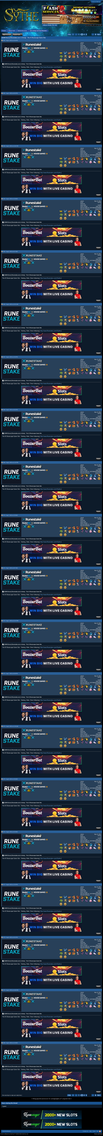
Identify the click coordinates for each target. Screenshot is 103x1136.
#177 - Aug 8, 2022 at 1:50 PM (10, 884)
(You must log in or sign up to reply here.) (12, 1095)
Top (97, 1131)
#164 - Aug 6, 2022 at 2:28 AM (10, 198)
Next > (99, 34)
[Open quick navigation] (100, 30)
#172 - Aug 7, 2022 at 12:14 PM (10, 620)
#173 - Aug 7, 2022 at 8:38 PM (10, 673)
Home (94, 1131)
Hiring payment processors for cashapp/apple (46, 1098)
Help (90, 1131)
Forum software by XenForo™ (14, 1133)
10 (84, 34)
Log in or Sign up (96, 1)
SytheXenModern (6, 1131)
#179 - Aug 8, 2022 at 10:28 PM (10, 990)
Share (98, 89)
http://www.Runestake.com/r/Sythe (50, 67)
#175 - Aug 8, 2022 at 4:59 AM (10, 779)
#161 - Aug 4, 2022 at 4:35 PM (10, 40)
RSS (100, 1131)
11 (86, 34)
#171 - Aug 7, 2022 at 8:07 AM (10, 568)
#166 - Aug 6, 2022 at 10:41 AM (10, 304)
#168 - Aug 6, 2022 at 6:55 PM (10, 409)
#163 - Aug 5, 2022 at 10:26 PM (10, 146)
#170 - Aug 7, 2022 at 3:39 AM (10, 515)
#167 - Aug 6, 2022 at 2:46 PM (10, 357)
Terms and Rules (98, 1133)
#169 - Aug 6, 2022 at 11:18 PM (10, 462)
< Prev (69, 34)
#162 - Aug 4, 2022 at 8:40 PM (10, 93)
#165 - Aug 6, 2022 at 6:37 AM (10, 251)
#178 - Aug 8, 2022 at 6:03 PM (10, 937)
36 (95, 34)
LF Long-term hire (65, 1098)
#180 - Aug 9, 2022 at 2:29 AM (10, 1042)
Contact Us (85, 1131)
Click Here (98, 48)
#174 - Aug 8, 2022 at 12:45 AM (10, 726)
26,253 (99, 44)
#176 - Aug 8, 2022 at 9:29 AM (10, 831)
